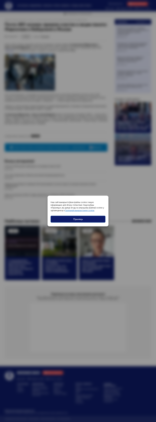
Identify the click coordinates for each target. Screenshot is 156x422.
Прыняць (78, 219)
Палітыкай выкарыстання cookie (79, 210)
